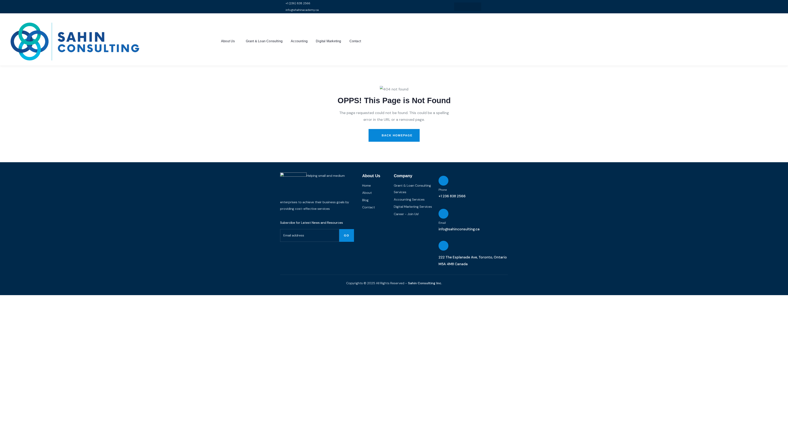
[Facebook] (476, 6)
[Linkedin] (468, 6)
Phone (443, 189)
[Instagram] (459, 6)
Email (442, 222)
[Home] (73, 41)
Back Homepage (396, 135)
